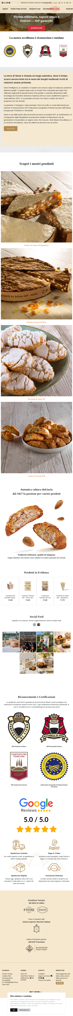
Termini (4, 974)
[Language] (67, 3)
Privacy (10, 974)
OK (14, 1010)
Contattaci (41, 974)
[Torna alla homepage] (55, 8)
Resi (9, 976)
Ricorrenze (48, 9)
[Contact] (59, 3)
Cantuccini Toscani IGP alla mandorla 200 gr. (45, 598)
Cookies (4, 976)
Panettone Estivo (19, 9)
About (5, 9)
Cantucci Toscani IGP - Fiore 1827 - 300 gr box (28, 598)
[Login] (62, 3)
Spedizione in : (50, 3)
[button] (67, 508)
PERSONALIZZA (24, 1010)
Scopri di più (36, 28)
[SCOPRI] (27, 586)
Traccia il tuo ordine (44, 980)
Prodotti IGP (35, 9)
